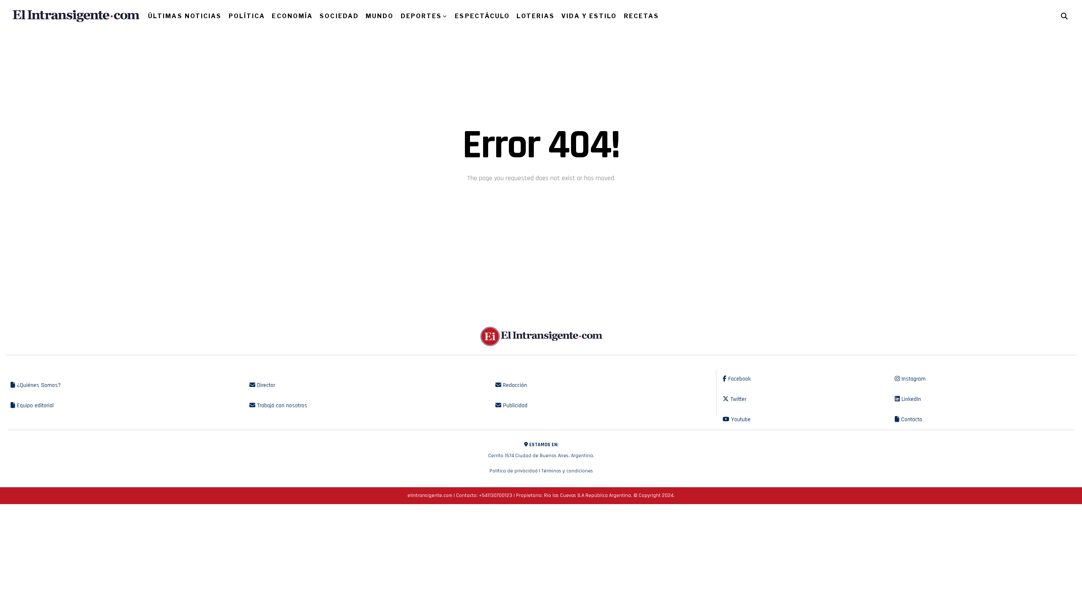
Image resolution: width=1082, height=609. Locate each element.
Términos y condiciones (567, 471)
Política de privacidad (513, 471)
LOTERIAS (535, 15)
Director (265, 385)
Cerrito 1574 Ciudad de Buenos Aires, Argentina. (541, 450)
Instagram (913, 379)
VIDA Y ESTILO (589, 15)
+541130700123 (495, 495)
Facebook (739, 379)
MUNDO (380, 15)
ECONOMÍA (292, 15)
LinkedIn (910, 399)
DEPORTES (421, 15)
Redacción (514, 385)
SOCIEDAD (339, 15)
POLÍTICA (247, 15)
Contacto (910, 419)
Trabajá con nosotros (281, 405)
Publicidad (514, 405)
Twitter (737, 399)
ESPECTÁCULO (482, 15)
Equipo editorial (34, 405)
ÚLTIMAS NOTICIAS (185, 15)
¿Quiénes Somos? (38, 385)
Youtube (740, 419)
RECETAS (641, 15)
